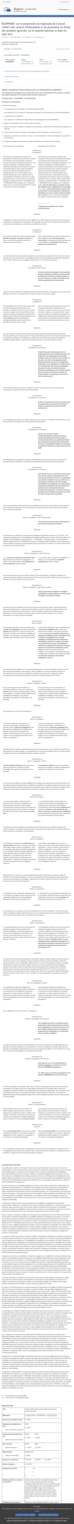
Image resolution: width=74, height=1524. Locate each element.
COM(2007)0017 (27, 539)
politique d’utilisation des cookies (40, 1520)
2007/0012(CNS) (49, 539)
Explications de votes (46, 63)
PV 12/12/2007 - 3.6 (46, 61)
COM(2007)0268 (7, 98)
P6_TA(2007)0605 (63, 61)
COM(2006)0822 (44, 208)
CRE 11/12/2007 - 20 (27, 63)
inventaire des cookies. (60, 1520)
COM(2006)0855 (10, 1397)
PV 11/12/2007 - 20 (27, 61)
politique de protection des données (17, 1520)
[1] (43, 1176)
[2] (59, 1191)
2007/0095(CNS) (16, 49)
